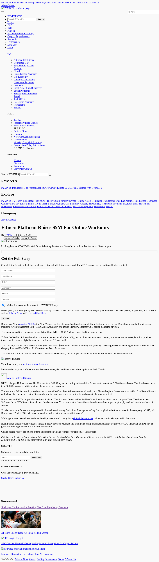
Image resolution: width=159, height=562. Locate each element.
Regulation (12, 39)
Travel (17, 96)
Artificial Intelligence (24, 60)
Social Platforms (22, 90)
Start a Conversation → (12, 478)
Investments (51, 559)
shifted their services (83, 418)
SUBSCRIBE (69, 2)
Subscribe (19, 163)
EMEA (17, 107)
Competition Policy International (29, 145)
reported (23, 324)
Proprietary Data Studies (26, 122)
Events (58, 2)
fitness (32, 559)
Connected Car (21, 62)
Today (10, 22)
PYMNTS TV (14, 16)
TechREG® (19, 99)
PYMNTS (10, 235)
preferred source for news (35, 364)
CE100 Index (20, 139)
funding (40, 559)
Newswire (50, 2)
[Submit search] (50, 175)
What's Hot (70, 559)
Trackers (18, 120)
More (10, 47)
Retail (10, 28)
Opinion (18, 134)
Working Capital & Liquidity (28, 142)
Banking (18, 68)
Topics (9, 54)
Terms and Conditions (36, 313)
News (61, 559)
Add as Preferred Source (19, 378)
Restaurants (19, 104)
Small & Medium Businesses (28, 88)
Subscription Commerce (25, 93)
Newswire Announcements (27, 136)
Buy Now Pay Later (24, 65)
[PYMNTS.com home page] (15, 8)
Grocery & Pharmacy (24, 79)
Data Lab (12, 44)
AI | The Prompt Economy (20, 33)
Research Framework (24, 125)
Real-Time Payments (24, 102)
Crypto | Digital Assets (18, 36)
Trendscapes (13, 42)
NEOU (31, 324)
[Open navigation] (2, 11)
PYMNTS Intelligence (12, 2)
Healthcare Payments (24, 82)
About (4, 5)
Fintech (11, 30)
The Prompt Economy (34, 2)
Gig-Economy (21, 76)
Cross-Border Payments (25, 74)
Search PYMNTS (10, 174)
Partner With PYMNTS (87, 2)
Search (40, 19)
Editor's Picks (20, 131)
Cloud (17, 71)
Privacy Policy (15, 313)
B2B (9, 25)
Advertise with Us (23, 168)
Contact (11, 5)
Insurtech (18, 85)
